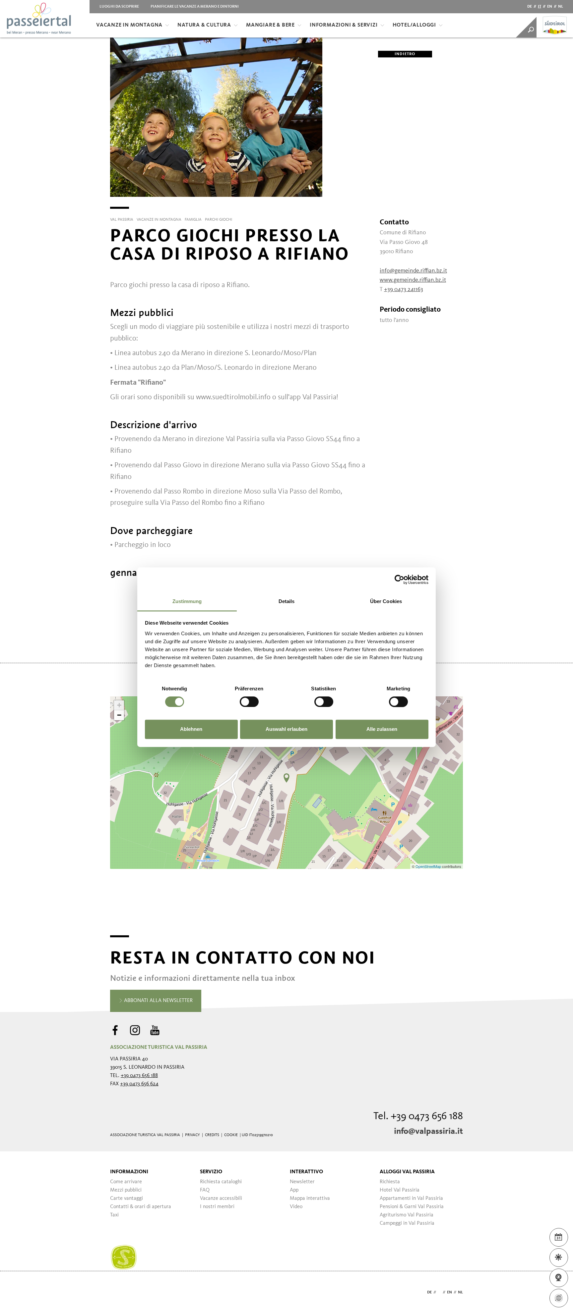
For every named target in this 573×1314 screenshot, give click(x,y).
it (539, 7)
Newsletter (302, 1182)
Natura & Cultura (204, 25)
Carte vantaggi (126, 1198)
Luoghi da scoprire (119, 7)
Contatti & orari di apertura (140, 1206)
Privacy (192, 1135)
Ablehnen (191, 729)
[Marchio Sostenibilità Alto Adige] (123, 1257)
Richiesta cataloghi (221, 1182)
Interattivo (306, 1172)
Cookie (231, 1135)
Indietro (405, 54)
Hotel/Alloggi (414, 25)
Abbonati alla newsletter (158, 1000)
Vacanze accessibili (221, 1198)
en (549, 7)
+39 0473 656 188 (139, 1075)
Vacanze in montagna (129, 25)
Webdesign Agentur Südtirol (118, 1292)
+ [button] (119, 705)
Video (296, 1206)
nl (560, 7)
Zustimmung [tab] (187, 601)
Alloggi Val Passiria (407, 1172)
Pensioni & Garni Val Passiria (412, 1206)
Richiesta (390, 1182)
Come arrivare (126, 1182)
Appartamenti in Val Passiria (411, 1198)
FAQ (205, 1190)
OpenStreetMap (428, 866)
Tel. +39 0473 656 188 (418, 1116)
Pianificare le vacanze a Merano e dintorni (195, 7)
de (529, 7)
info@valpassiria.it (428, 1131)
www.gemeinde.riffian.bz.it (413, 280)
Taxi (114, 1215)
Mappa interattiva (310, 1198)
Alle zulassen (381, 729)
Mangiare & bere (270, 25)
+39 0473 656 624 (139, 1084)
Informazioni (129, 1172)
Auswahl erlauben (286, 729)
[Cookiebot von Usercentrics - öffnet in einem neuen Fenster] (399, 579)
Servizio (211, 1172)
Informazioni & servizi (344, 25)
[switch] (249, 701)
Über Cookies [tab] (386, 601)
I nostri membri (217, 1206)
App (294, 1190)
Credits (212, 1135)
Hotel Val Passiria (399, 1190)
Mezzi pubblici (126, 1190)
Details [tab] (287, 601)
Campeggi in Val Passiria (407, 1223)
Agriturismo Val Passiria (406, 1215)
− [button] (119, 715)
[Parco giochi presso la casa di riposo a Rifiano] (286, 778)
